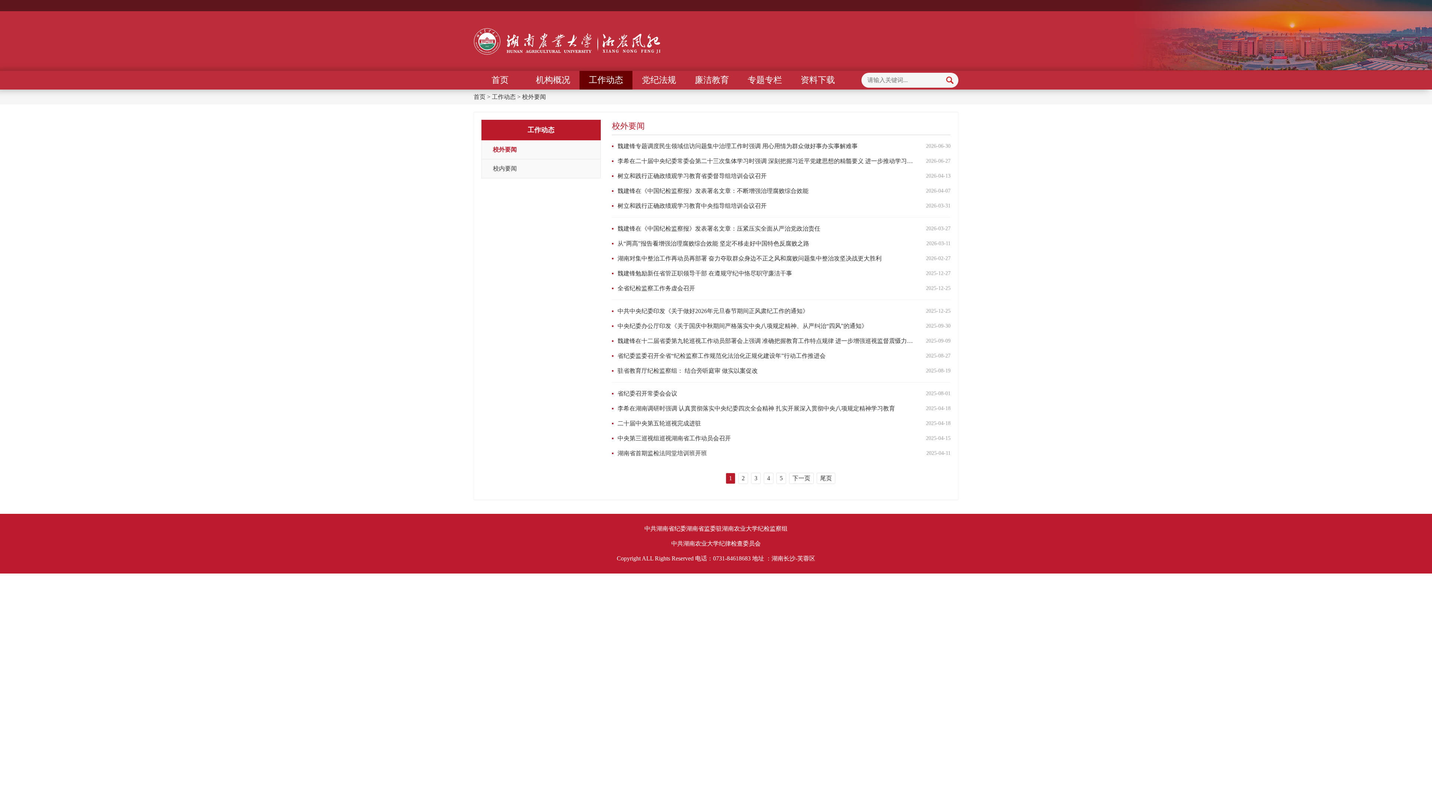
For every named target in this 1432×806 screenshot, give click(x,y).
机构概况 (553, 80)
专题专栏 (765, 80)
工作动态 (606, 80)
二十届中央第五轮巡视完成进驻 (659, 423)
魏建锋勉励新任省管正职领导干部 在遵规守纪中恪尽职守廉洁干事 (705, 273)
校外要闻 (534, 97)
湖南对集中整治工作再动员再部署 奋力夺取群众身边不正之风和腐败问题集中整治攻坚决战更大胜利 (750, 258)
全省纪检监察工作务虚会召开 (656, 288)
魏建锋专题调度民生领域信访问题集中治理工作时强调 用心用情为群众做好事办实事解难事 (738, 146)
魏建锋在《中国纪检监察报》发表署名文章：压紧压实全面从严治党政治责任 (719, 228)
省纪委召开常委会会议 (647, 393)
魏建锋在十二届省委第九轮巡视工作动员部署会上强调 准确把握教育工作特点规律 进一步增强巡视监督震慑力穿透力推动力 (765, 341)
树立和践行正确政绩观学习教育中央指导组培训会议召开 (692, 206)
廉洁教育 (712, 80)
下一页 (801, 478)
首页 (500, 80)
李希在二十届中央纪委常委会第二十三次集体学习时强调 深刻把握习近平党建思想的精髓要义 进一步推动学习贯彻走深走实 (765, 161)
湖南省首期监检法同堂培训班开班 (662, 453)
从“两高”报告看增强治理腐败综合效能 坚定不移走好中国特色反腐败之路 (713, 243)
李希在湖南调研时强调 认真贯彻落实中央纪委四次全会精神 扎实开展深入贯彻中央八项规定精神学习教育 (756, 408)
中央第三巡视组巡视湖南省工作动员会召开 (674, 438)
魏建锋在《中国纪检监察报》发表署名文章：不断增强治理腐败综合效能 (713, 191)
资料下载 (818, 80)
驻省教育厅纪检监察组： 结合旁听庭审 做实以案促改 (688, 371)
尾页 (826, 478)
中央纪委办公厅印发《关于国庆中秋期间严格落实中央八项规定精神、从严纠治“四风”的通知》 (742, 326)
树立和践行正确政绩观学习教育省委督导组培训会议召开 (692, 176)
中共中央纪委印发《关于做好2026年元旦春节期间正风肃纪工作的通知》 (713, 311)
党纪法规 (659, 80)
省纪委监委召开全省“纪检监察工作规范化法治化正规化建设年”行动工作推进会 (722, 356)
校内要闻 (505, 168)
